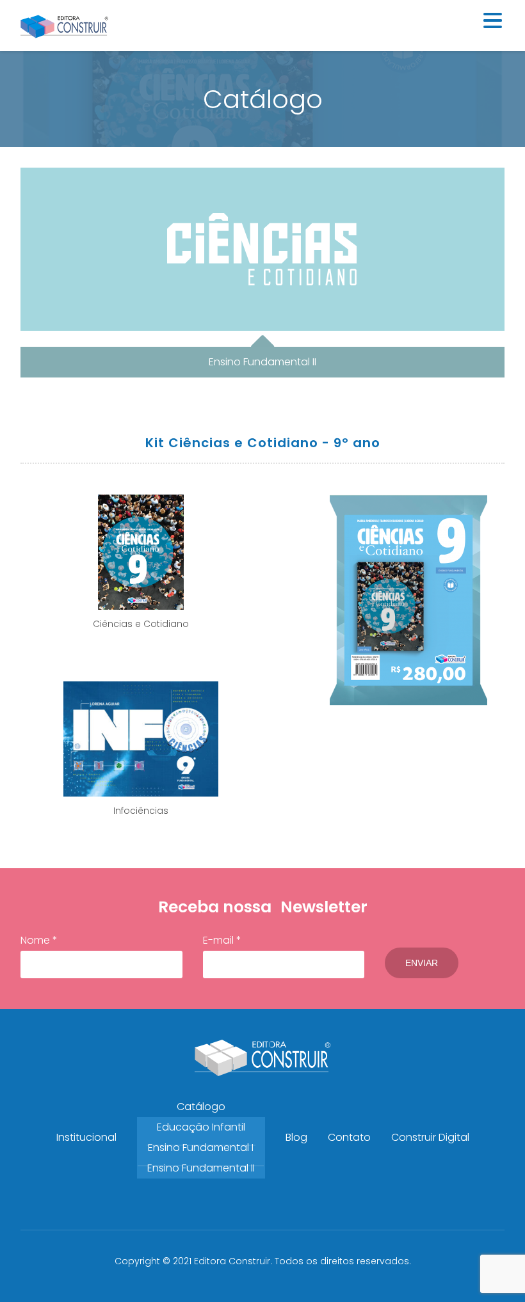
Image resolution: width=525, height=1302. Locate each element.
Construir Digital (430, 1137)
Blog (296, 1137)
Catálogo (201, 1106)
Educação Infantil (201, 1127)
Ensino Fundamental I (201, 1147)
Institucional (86, 1137)
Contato (349, 1137)
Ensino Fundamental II (201, 1168)
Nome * (39, 940)
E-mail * (222, 940)
